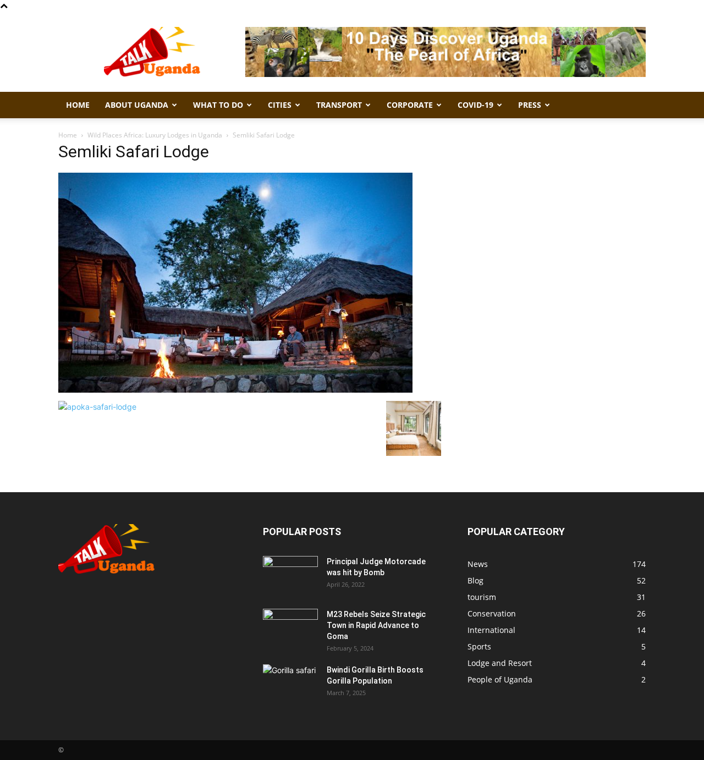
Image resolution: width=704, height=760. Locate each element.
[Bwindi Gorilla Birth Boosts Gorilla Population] (290, 683)
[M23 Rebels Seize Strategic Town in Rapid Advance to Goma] (290, 628)
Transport (339, 105)
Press (529, 105)
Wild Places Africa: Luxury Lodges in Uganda (154, 135)
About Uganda (136, 105)
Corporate (410, 105)
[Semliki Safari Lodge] (235, 389)
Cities (280, 105)
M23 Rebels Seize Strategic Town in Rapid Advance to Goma (376, 625)
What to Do (218, 105)
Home (78, 105)
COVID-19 (475, 105)
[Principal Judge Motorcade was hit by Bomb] (290, 575)
